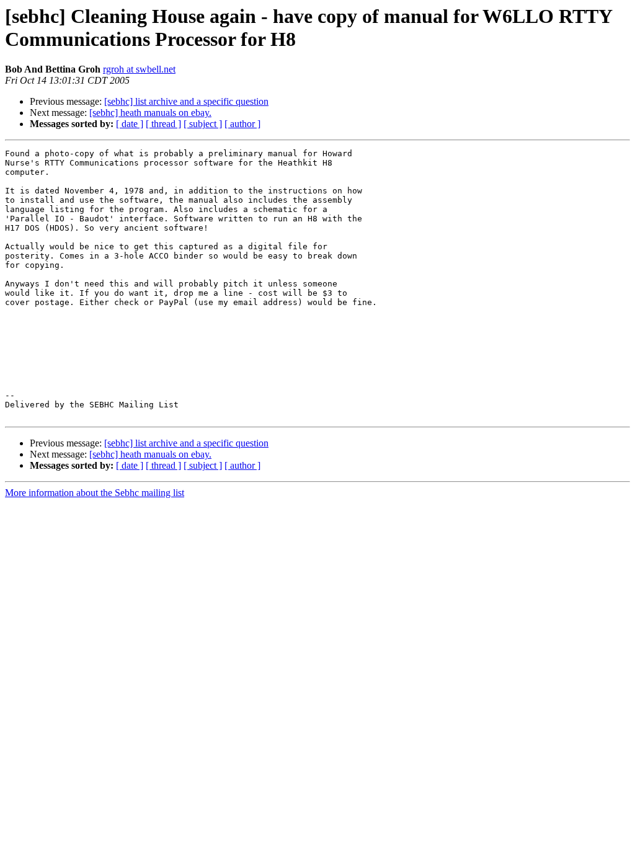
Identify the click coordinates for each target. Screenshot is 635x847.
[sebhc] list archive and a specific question (186, 101)
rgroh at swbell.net (139, 69)
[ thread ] (163, 123)
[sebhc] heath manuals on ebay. (150, 112)
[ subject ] (203, 123)
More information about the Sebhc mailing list (94, 492)
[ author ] (242, 123)
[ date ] (129, 123)
